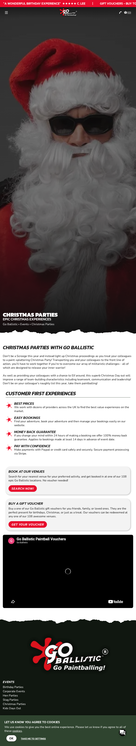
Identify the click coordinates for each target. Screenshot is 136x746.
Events (24, 324)
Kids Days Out (12, 708)
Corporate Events (14, 691)
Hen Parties (10, 696)
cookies (17, 731)
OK (11, 738)
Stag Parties (10, 700)
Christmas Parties (43, 324)
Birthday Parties (13, 687)
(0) (129, 13)
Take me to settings (33, 739)
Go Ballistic (10, 324)
